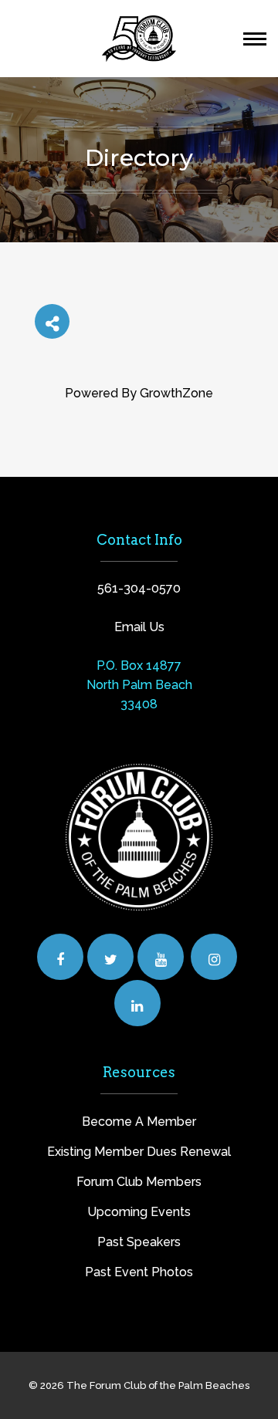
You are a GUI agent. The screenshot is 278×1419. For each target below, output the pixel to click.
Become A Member (139, 1121)
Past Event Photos (139, 1272)
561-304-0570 (139, 588)
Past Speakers (139, 1242)
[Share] (52, 321)
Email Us (139, 627)
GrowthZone (176, 393)
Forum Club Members (139, 1181)
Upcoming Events (139, 1211)
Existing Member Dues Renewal (139, 1151)
